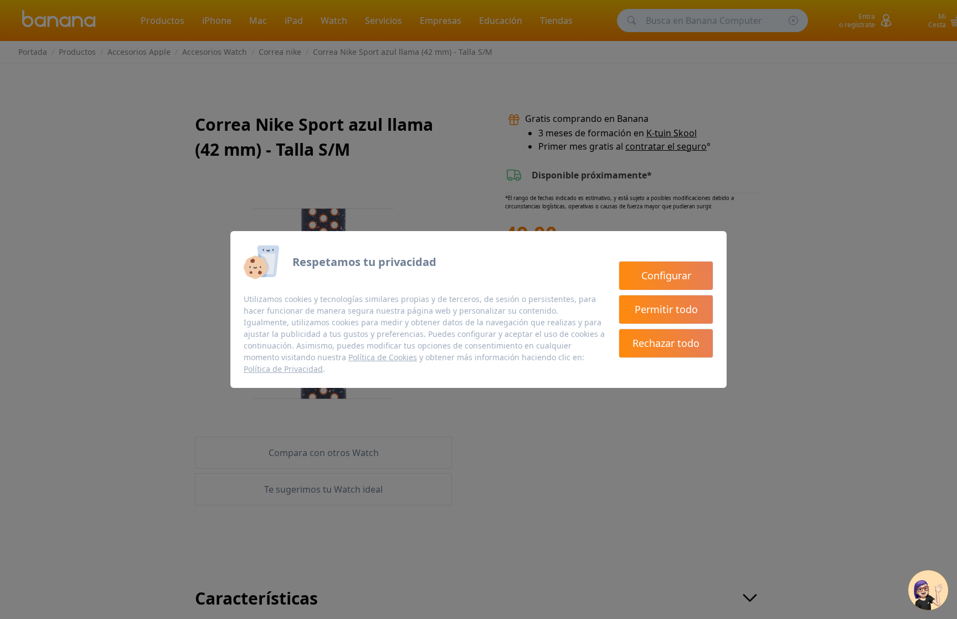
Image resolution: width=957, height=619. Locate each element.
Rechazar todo (665, 343)
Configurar (666, 275)
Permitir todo (666, 309)
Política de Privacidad (283, 369)
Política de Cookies (382, 357)
